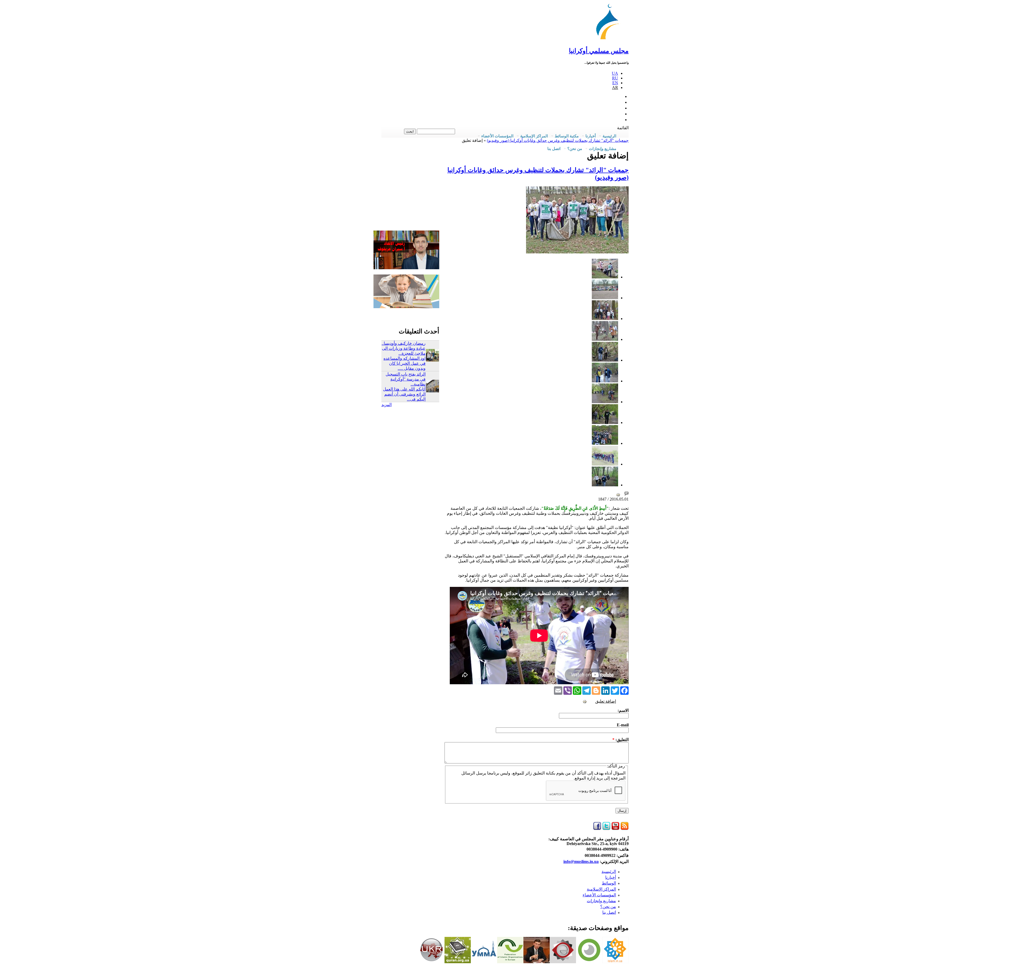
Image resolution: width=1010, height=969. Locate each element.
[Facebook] (624, 690)
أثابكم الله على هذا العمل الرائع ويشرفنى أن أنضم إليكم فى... (404, 394)
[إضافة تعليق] (626, 494)
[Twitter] (615, 690)
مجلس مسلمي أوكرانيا (599, 50)
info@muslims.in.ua (581, 861)
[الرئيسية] (610, 39)
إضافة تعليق (605, 701)
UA (615, 73)
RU (615, 78)
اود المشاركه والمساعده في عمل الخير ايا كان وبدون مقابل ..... (404, 363)
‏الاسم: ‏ (623, 710)
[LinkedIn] (605, 690)
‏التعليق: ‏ (620, 739)
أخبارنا (610, 877)
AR (615, 87)
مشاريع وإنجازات (601, 900)
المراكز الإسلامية (601, 889)
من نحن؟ (608, 906)
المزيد (386, 404)
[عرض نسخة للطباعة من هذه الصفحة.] (618, 494)
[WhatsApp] (577, 690)
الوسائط (609, 883)
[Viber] (567, 690)
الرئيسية (609, 871)
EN (615, 83)
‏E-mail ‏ (622, 725)
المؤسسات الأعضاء (599, 895)
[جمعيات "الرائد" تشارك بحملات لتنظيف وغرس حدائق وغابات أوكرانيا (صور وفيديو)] (605, 277)
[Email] (558, 690)
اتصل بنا (553, 149)
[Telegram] (586, 690)
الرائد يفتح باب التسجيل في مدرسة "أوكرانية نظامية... (406, 379)
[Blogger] (596, 690)
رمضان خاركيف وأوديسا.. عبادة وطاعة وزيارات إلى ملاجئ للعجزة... (404, 348)
